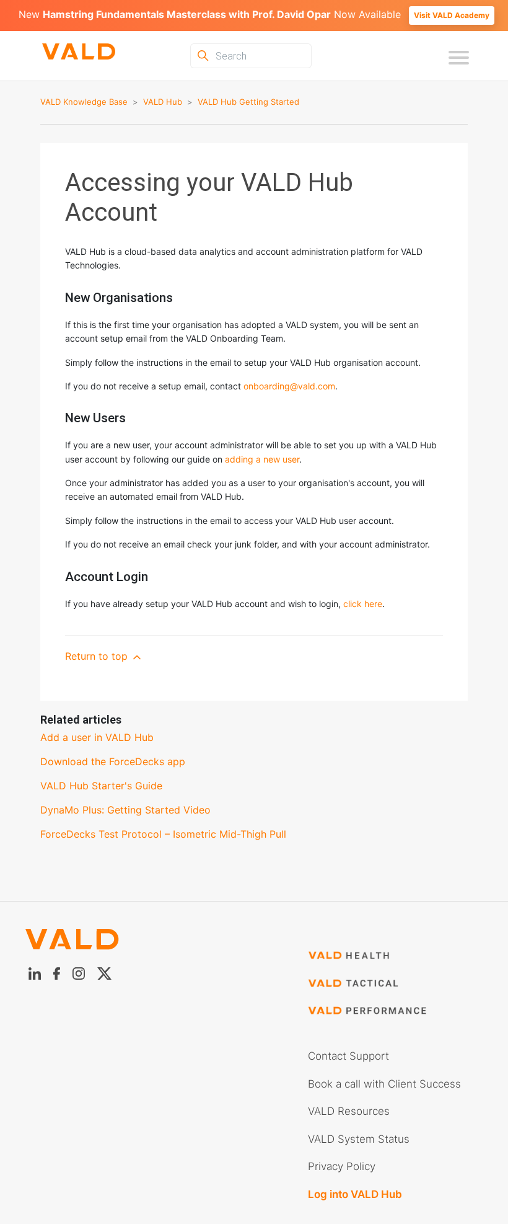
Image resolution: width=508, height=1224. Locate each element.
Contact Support (348, 1056)
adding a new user (262, 459)
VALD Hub (162, 102)
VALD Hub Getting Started (248, 102)
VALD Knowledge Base (84, 102)
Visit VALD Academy (451, 15)
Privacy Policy (341, 1166)
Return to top (98, 656)
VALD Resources (349, 1111)
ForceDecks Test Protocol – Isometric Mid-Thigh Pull (163, 834)
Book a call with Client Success (384, 1084)
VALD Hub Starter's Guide (101, 785)
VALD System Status (358, 1139)
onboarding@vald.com (289, 386)
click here (362, 603)
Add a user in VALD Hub (97, 737)
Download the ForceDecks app (112, 761)
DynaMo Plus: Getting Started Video (125, 810)
